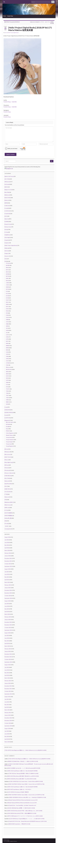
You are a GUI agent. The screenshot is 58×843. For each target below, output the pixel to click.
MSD (7, 350)
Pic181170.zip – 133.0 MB (10, 101)
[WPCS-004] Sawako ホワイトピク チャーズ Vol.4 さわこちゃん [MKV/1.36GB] (25, 816)
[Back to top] (55, 840)
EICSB (7, 297)
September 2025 (8, 566)
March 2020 (7, 741)
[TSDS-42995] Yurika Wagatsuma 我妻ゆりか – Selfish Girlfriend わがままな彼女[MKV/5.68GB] (25, 750)
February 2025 (8, 585)
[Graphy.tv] (7, 242)
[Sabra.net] (7, 481)
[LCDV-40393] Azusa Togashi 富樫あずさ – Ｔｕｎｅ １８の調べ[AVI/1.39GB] (26, 818)
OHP (7, 354)
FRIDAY (7, 431)
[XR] (5, 520)
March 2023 (7, 646)
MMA (7, 343)
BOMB (7, 274)
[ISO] (6, 258)
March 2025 (7, 582)
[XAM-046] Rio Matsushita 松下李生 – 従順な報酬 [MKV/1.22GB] (22, 813)
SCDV (7, 376)
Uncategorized (8, 528)
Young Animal (9, 437)
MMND (7, 345)
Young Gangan (9, 441)
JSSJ (7, 328)
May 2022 (7, 672)
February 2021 (8, 712)
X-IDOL (29, 9)
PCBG (7, 365)
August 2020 (7, 728)
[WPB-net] (7, 507)
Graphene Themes (13, 841)
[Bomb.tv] (7, 200)
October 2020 (8, 723)
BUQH (7, 280)
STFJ (7, 384)
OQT (7, 360)
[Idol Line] (7, 250)
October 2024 (8, 595)
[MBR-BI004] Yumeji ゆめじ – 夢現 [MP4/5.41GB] (19, 824)
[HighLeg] (7, 248)
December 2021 (8, 686)
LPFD (7, 339)
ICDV (7, 321)
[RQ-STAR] (7, 478)
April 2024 (7, 611)
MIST (7, 341)
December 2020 (8, 717)
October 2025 (8, 563)
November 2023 (8, 624)
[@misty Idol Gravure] (9, 176)
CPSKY (7, 284)
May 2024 (7, 608)
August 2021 (7, 696)
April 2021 (7, 707)
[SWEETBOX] (8, 489)
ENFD (7, 304)
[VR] (6, 499)
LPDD (7, 337)
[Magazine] (7, 420)
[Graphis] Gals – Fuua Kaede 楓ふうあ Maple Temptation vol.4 (22, 805)
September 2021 (8, 694)
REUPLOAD (8, 369)
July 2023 (7, 635)
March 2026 (7, 550)
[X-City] (6, 510)
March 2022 (7, 678)
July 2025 (7, 571)
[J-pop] (6, 407)
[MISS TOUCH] (8, 457)
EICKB (7, 295)
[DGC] (6, 216)
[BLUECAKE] (7, 197)
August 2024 (7, 601)
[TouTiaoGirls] (8, 491)
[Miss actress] (8, 454)
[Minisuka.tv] (7, 451)
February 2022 (8, 680)
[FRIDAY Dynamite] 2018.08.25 (13, 22)
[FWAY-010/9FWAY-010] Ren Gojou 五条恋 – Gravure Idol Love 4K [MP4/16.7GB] (26, 784)
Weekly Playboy (9, 435)
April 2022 (7, 675)
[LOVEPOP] (7, 417)
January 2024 (7, 619)
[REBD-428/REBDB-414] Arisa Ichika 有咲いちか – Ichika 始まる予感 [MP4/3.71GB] (27, 797)
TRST (7, 395)
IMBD (7, 323)
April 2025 (7, 579)
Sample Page (10, 16)
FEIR (7, 313)
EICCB (7, 293)
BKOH (7, 271)
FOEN (7, 315)
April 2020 (7, 739)
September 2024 (8, 598)
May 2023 (7, 640)
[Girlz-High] (7, 237)
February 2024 (8, 616)
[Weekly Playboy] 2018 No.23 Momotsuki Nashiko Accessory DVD (23, 800)
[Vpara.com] (7, 497)
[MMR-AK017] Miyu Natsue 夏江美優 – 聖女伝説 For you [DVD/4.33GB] (23, 776)
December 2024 (8, 590)
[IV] (5, 261)
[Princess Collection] (9, 473)
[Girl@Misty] (7, 234)
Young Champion (10, 439)
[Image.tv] (7, 253)
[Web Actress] (8, 504)
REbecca (8, 367)
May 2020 (7, 736)
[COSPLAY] (7, 210)
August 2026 (7, 537)
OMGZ (7, 358)
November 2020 (8, 720)
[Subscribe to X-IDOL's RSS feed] (4, 1)
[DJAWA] (7, 221)
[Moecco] (7, 459)
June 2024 (7, 606)
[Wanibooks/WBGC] (9, 502)
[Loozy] (6, 415)
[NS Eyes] (7, 465)
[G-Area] (6, 232)
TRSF (7, 393)
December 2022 (8, 654)
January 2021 (7, 715)
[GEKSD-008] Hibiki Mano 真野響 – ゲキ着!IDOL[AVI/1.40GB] (21, 808)
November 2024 (8, 593)
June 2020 (7, 733)
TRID (7, 391)
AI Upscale (8, 263)
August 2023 (7, 632)
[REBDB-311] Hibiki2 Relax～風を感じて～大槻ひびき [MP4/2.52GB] (23, 761)
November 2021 (8, 688)
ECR (7, 291)
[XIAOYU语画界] (8, 512)
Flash (7, 428)
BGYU (7, 269)
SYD (7, 386)
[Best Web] (7, 192)
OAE (7, 352)
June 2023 (7, 638)
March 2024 (7, 614)
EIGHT (7, 300)
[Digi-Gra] (7, 218)
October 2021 (8, 691)
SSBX (7, 382)
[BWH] (6, 203)
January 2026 (7, 555)
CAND (7, 282)
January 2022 (7, 683)
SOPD (7, 380)
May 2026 (7, 545)
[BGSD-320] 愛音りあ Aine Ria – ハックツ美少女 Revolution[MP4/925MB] (24, 768)
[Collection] (7, 205)
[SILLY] (6, 486)
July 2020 (7, 731)
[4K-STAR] (7, 179)
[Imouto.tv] (7, 256)
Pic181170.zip (7, 112)
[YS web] (6, 523)
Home (4, 16)
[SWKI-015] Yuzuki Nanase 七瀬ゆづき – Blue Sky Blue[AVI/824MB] (22, 770)
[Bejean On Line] (8, 189)
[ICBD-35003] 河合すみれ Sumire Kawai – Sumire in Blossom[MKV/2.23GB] (26, 781)
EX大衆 (7, 426)
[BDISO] (6, 187)
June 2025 (7, 574)
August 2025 (7, 569)
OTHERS (8, 363)
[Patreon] (7, 467)
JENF (7, 326)
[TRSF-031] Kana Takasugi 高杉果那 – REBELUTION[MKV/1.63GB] (23, 773)
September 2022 (8, 662)
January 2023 (7, 651)
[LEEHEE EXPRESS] (9, 412)
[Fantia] (6, 229)
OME (7, 356)
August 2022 (7, 664)
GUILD (7, 317)
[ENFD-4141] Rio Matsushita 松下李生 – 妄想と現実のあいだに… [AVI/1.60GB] (25, 810)
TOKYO (8, 389)
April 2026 (7, 547)
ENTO (7, 306)
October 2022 (8, 659)
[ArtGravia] (7, 184)
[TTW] (6, 494)
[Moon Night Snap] (9, 462)
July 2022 (7, 667)
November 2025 (8, 561)
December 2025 (8, 558)
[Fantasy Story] (8, 226)
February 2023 (8, 648)
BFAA (7, 267)
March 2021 (7, 709)
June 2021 (7, 701)
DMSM (7, 287)
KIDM (7, 330)
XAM (7, 404)
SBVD (7, 373)
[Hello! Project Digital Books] (13, 32)
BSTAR (7, 276)
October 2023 (8, 627)
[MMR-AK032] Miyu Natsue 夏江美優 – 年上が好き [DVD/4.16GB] (21, 778)
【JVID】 (7, 526)
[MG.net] (7, 449)
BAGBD (7, 265)
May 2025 (7, 577)
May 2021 (7, 704)
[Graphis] (7, 240)
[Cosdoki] (7, 208)
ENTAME (8, 424)
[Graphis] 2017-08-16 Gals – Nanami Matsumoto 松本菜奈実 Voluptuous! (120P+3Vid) (28, 821)
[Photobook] (7, 470)
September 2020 (8, 725)
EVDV (7, 308)
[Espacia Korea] (8, 224)
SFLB (7, 378)
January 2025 (7, 587)
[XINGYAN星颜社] (9, 515)
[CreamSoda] (7, 213)
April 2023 (7, 643)
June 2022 (7, 670)
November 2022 (8, 656)
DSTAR (7, 289)
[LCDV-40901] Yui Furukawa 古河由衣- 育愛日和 (18, 792)
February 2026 (8, 553)
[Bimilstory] (7, 195)
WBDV (7, 402)
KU (6, 332)
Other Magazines (10, 433)
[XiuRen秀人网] (8, 518)
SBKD (7, 371)
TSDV (7, 397)
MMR (7, 347)
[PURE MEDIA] (8, 475)
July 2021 (7, 699)
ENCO (7, 302)
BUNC (7, 278)
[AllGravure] (7, 181)
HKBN (7, 319)
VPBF (7, 399)
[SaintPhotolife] (8, 483)
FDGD (7, 310)
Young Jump (8, 444)
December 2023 (8, 622)
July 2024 (7, 603)
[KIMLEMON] (8, 409)
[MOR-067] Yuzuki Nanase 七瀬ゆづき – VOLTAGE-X (19, 789)
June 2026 (7, 542)
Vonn (6, 32)
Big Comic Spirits (9, 422)
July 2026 (7, 539)
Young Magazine (9, 446)
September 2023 (8, 630)
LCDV (7, 334)
